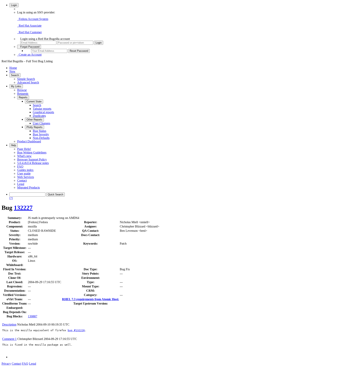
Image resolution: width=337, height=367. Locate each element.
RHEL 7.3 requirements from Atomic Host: (90, 299)
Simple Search (26, 79)
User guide (24, 173)
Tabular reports (42, 108)
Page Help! (24, 149)
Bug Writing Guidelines (31, 152)
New (12, 71)
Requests (22, 93)
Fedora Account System (32, 19)
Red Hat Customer (29, 32)
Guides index (25, 170)
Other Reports (34, 119)
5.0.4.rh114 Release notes (33, 163)
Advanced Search (28, 82)
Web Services (25, 177)
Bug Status (39, 131)
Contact (22, 180)
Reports (23, 97)
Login (14, 5)
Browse (22, 90)
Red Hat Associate (29, 25)
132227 (23, 207)
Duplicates (39, 115)
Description (9, 324)
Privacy (6, 363)
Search (15, 75)
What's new (24, 156)
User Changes (41, 123)
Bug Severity (41, 134)
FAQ (20, 166)
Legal (20, 184)
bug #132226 (76, 330)
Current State (34, 101)
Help (13, 145)
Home (13, 67)
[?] (11, 198)
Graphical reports (43, 112)
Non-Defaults (41, 138)
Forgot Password (29, 46)
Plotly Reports (35, 127)
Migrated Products (28, 187)
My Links (16, 86)
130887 (32, 316)
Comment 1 (9, 339)
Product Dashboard (29, 141)
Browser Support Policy (32, 159)
